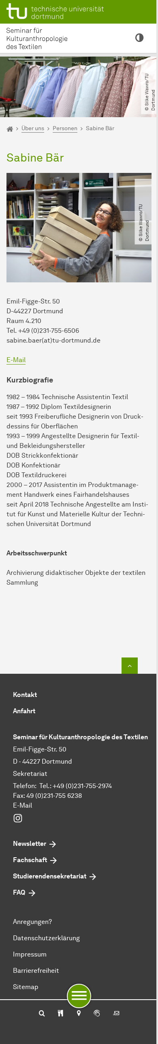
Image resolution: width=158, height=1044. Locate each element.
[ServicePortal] (97, 1014)
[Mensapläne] (60, 1014)
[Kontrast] (139, 38)
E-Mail (16, 360)
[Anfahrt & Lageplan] (78, 1014)
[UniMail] (116, 1014)
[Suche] (41, 1014)
